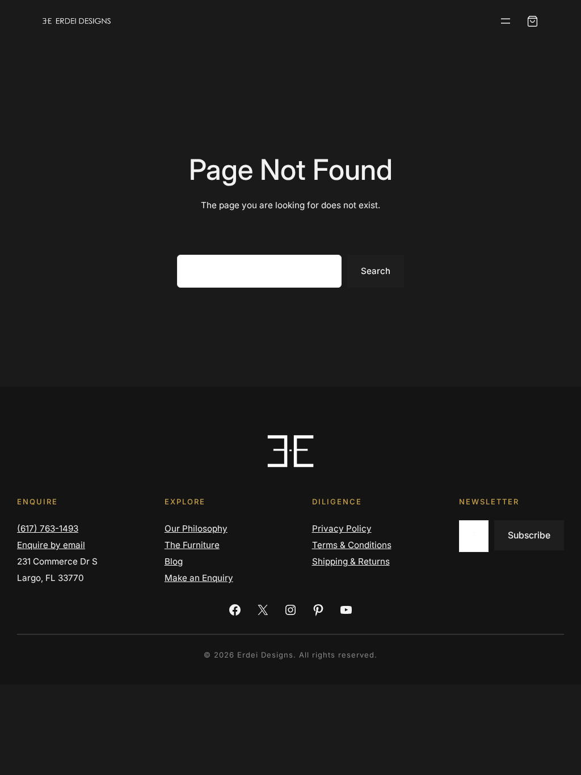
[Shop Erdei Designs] (532, 21)
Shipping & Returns (351, 561)
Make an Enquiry (199, 577)
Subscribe (529, 535)
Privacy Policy (342, 528)
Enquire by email (51, 545)
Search (375, 271)
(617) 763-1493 (47, 528)
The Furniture (192, 545)
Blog (174, 561)
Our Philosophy (196, 528)
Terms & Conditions (351, 545)
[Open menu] (505, 21)
